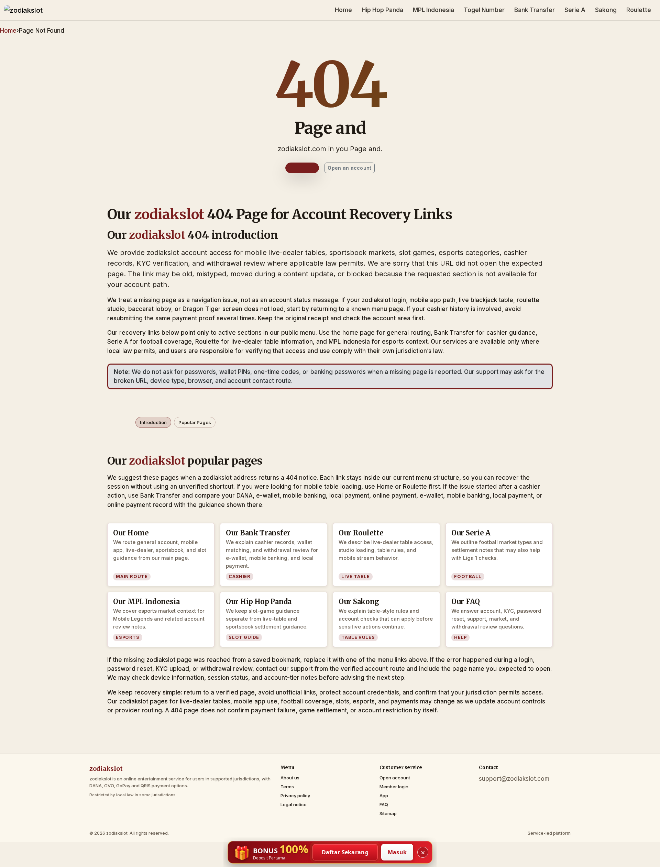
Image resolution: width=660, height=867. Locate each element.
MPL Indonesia (433, 10)
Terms (287, 786)
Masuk (397, 852)
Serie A (574, 10)
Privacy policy (295, 795)
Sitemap (388, 813)
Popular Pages (194, 422)
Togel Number (484, 10)
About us (289, 777)
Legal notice (293, 804)
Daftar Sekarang (345, 852)
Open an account (349, 168)
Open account (395, 777)
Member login (394, 786)
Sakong (606, 10)
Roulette (638, 10)
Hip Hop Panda (382, 10)
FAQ (384, 804)
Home (343, 10)
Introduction (153, 422)
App (384, 795)
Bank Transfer (534, 10)
